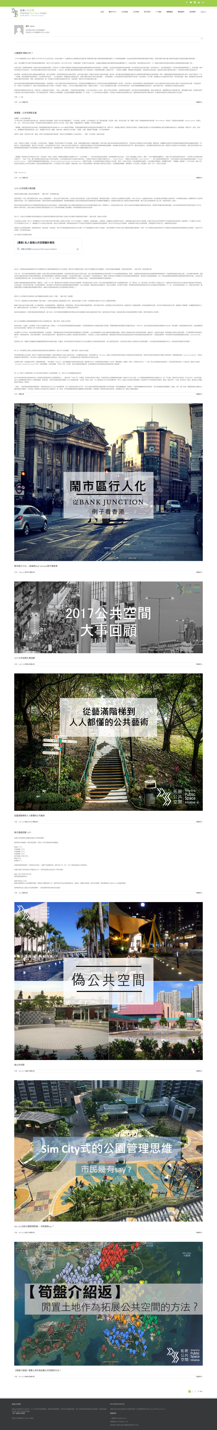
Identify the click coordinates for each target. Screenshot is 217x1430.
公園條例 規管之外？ (23, 53)
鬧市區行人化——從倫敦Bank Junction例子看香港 (35, 566)
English (203, 12)
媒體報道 (169, 12)
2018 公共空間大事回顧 (24, 188)
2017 (20, 664)
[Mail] (203, 2)
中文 (30, 822)
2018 (20, 572)
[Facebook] (187, 2)
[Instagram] (195, 2)
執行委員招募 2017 (22, 832)
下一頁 (200, 1391)
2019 (20, 178)
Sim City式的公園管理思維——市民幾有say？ (34, 1226)
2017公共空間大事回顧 (24, 658)
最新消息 (25, 893)
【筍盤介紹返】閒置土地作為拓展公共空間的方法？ (37, 1370)
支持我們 (192, 12)
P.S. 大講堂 (25, 1071)
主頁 (102, 12)
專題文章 (25, 102)
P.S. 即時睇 (25, 664)
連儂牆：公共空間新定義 (25, 113)
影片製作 (147, 12)
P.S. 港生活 (25, 822)
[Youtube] (191, 2)
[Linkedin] (199, 2)
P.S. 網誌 (158, 12)
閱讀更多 (199, 102)
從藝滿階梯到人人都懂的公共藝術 (29, 815)
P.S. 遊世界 (25, 572)
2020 (20, 102)
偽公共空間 (19, 1065)
